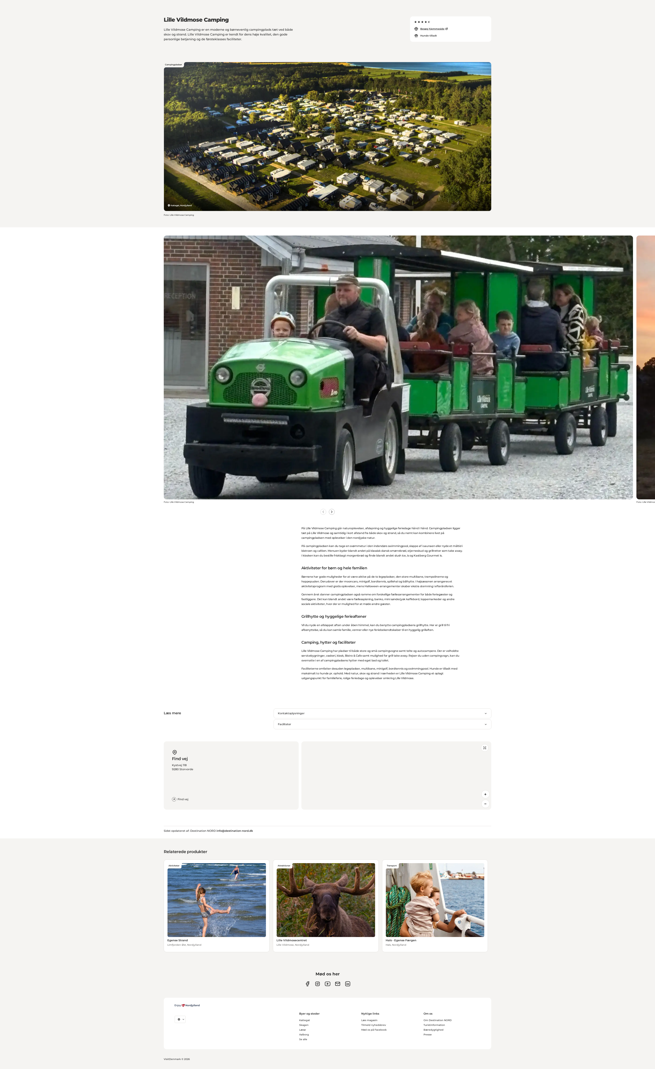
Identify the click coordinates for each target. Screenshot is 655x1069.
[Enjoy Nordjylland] (187, 1005)
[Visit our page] (318, 984)
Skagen (304, 1025)
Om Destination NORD (438, 1020)
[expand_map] (485, 748)
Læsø (302, 1029)
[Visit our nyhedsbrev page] (338, 984)
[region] (396, 775)
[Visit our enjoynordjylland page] (307, 984)
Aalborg (304, 1034)
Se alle (303, 1039)
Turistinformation (434, 1025)
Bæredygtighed (433, 1029)
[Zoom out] (485, 804)
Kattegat (304, 1020)
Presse (428, 1034)
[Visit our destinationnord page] (348, 984)
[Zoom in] (485, 794)
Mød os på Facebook (374, 1029)
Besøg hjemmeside (432, 28)
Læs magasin (369, 1020)
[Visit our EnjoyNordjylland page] (328, 984)
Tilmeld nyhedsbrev (373, 1025)
